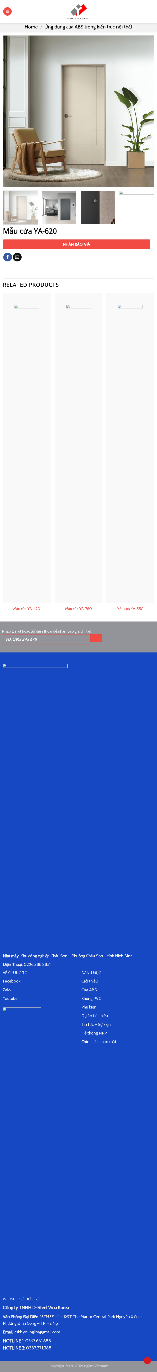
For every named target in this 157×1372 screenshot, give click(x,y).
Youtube (10, 998)
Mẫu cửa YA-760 (78, 608)
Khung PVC (91, 998)
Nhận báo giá (76, 244)
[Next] (146, 111)
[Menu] (7, 11)
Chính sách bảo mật (98, 1041)
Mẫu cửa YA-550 (130, 608)
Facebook (11, 981)
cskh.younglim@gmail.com (37, 1332)
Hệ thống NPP (94, 1033)
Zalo (7, 989)
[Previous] (10, 111)
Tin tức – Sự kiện (96, 1024)
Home (31, 27)
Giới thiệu (89, 981)
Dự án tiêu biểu (94, 1015)
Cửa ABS (89, 989)
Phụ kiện (88, 1007)
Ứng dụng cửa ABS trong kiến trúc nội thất (88, 27)
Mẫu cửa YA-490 (26, 608)
